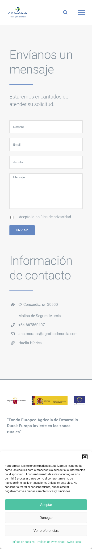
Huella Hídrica (30, 343)
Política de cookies (22, 542)
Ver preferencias (46, 531)
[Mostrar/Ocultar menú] (81, 12)
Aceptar (46, 505)
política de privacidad (53, 217)
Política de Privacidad (51, 542)
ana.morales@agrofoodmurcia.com (48, 334)
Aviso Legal (74, 542)
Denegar (46, 518)
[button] (85, 456)
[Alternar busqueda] (65, 12)
